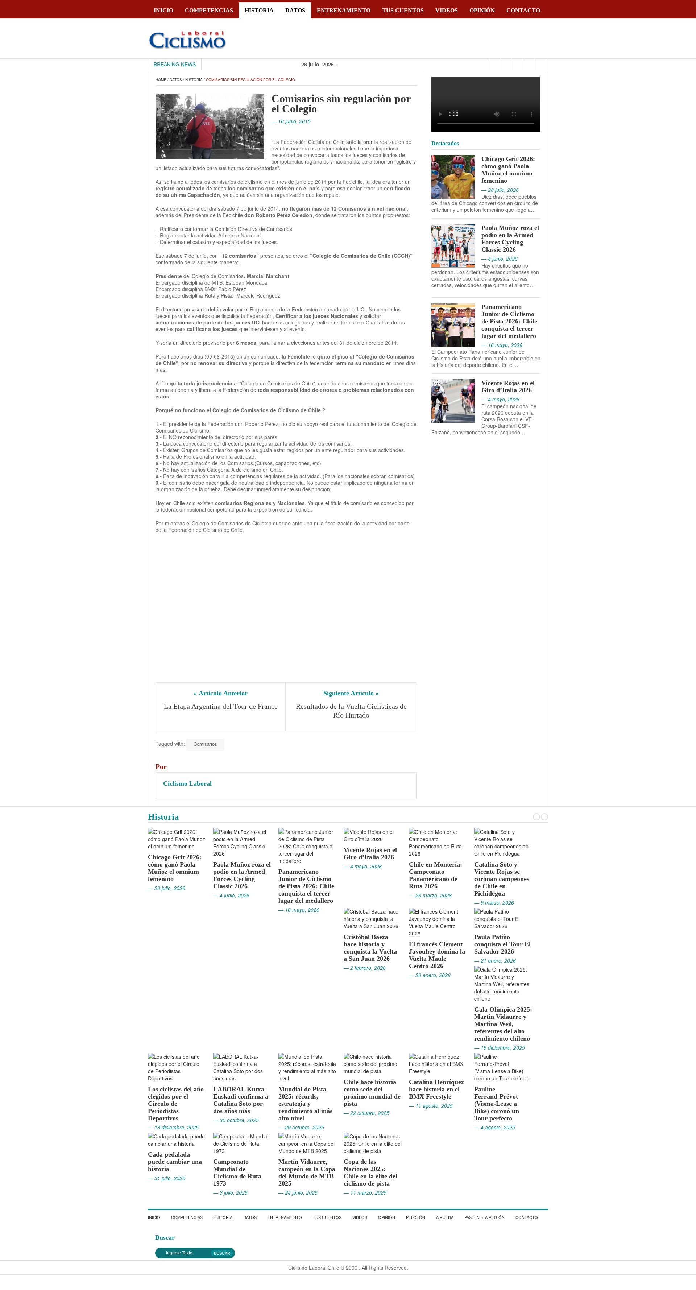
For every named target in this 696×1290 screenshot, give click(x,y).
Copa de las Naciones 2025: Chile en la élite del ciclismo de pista (370, 1172)
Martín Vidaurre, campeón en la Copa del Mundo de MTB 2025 (306, 1172)
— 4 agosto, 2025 (494, 1127)
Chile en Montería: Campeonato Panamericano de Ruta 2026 (435, 875)
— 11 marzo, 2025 (365, 1192)
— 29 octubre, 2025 (301, 1127)
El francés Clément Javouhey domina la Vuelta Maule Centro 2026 (437, 954)
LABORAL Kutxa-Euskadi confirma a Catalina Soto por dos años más (240, 1100)
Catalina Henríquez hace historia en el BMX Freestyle (436, 1089)
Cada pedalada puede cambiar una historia (175, 1162)
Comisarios (205, 743)
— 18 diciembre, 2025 (173, 1127)
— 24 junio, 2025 (298, 1192)
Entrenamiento (343, 10)
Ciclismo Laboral (187, 783)
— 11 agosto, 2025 (431, 1105)
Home (161, 79)
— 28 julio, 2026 (166, 888)
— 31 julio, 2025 (166, 1178)
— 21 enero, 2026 (495, 960)
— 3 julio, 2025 (230, 1192)
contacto (523, 10)
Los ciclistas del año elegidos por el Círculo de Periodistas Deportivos (176, 1104)
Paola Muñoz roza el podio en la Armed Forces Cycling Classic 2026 (510, 238)
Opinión (482, 10)
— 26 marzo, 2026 (430, 895)
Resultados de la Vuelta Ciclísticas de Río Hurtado (352, 710)
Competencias (209, 10)
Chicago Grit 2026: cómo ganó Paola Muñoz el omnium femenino (508, 169)
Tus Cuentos (403, 10)
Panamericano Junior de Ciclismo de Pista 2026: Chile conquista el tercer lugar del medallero (509, 321)
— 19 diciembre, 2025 (499, 1047)
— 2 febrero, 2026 (365, 967)
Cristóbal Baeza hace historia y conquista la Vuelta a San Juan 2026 (370, 947)
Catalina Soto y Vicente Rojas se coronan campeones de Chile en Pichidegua (501, 879)
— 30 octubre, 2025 (236, 1120)
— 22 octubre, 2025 (366, 1112)
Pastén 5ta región (484, 1217)
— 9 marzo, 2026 (494, 902)
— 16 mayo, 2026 (298, 909)
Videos (446, 10)
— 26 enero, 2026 (430, 975)
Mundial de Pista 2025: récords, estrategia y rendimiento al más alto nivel (305, 1104)
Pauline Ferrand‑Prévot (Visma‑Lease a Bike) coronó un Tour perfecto (496, 1104)
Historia (259, 10)
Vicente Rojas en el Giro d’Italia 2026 (508, 386)
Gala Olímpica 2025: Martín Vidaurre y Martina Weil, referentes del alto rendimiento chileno (503, 1024)
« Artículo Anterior (221, 693)
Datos (295, 10)
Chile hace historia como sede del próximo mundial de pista (372, 1092)
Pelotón (415, 1217)
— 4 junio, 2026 (231, 895)
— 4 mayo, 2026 (363, 866)
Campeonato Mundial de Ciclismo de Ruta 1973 (237, 1172)
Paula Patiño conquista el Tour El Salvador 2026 (502, 944)
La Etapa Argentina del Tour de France (221, 706)
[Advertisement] (286, 610)
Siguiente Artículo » (351, 693)
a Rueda (444, 1217)
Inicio (163, 10)
